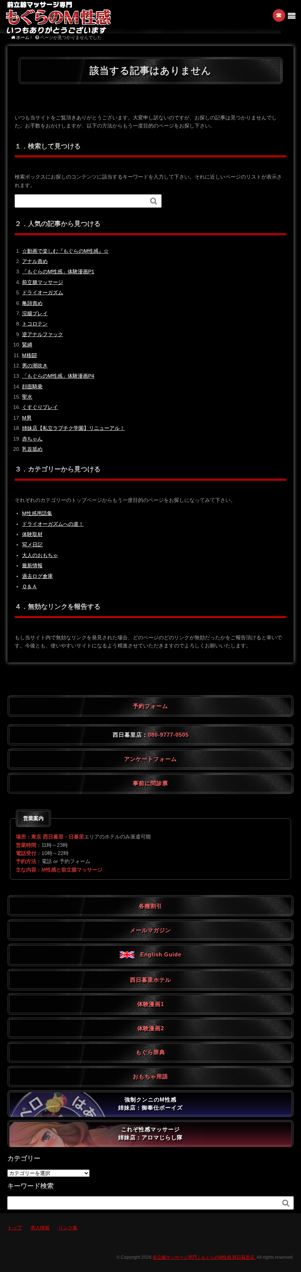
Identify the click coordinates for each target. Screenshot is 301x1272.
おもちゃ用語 (150, 1076)
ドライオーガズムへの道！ (53, 524)
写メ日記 (32, 544)
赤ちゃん (32, 439)
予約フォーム (150, 706)
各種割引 (150, 906)
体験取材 (32, 534)
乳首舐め (32, 449)
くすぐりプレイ (40, 407)
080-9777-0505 (168, 735)
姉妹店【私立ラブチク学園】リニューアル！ (73, 428)
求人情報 (40, 1227)
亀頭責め (32, 303)
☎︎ (279, 15)
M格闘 (29, 355)
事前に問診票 (150, 783)
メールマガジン (150, 930)
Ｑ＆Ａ (29, 586)
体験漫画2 (150, 1028)
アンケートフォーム (150, 759)
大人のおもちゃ (40, 555)
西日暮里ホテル (150, 980)
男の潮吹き (35, 366)
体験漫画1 (150, 1004)
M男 (27, 418)
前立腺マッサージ (42, 282)
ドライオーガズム (42, 292)
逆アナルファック (42, 334)
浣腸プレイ (35, 313)
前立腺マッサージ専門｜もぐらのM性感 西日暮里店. (204, 1257)
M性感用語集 (37, 513)
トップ (14, 1227)
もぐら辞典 (150, 1052)
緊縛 (27, 345)
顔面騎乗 (32, 386)
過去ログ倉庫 (37, 576)
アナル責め (35, 261)
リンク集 (67, 1227)
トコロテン (35, 324)
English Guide (157, 954)
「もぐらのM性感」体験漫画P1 (58, 271)
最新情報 (32, 565)
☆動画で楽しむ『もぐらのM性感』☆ (65, 251)
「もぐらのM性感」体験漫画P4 (58, 376)
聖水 (27, 397)
